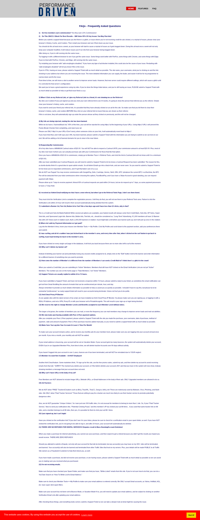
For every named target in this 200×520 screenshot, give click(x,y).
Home (131, 9)
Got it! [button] (191, 515)
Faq (154, 9)
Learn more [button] (86, 515)
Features (143, 9)
